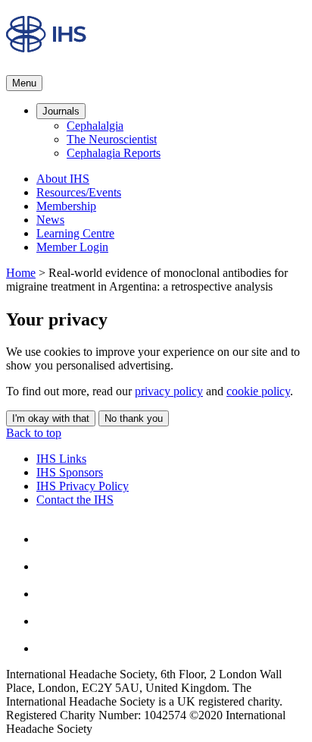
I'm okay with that (50, 418)
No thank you (134, 418)
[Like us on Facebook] (48, 539)
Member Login (72, 247)
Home (21, 272)
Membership (66, 206)
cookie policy (258, 391)
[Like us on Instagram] (48, 566)
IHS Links (61, 458)
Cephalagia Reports (114, 152)
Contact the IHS (75, 499)
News (50, 219)
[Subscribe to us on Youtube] (48, 648)
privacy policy (169, 391)
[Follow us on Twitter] (48, 593)
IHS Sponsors (69, 472)
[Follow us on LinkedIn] (48, 621)
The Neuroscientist (112, 139)
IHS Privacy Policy (82, 485)
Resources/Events (78, 192)
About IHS (62, 178)
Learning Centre (75, 233)
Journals (61, 111)
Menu (24, 83)
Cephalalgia (95, 125)
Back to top (33, 432)
